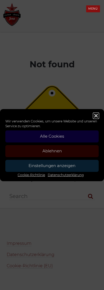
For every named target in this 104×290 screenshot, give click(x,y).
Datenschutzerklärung (66, 175)
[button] (96, 115)
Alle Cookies (52, 136)
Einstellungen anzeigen (52, 165)
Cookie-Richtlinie (31, 175)
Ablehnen (52, 150)
